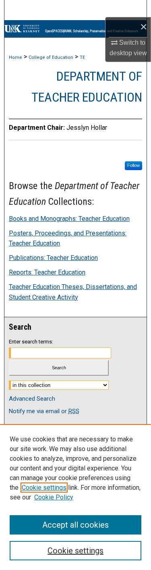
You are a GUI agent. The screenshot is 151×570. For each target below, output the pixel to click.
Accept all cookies (75, 525)
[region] (75, 497)
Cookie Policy (53, 497)
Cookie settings (44, 487)
